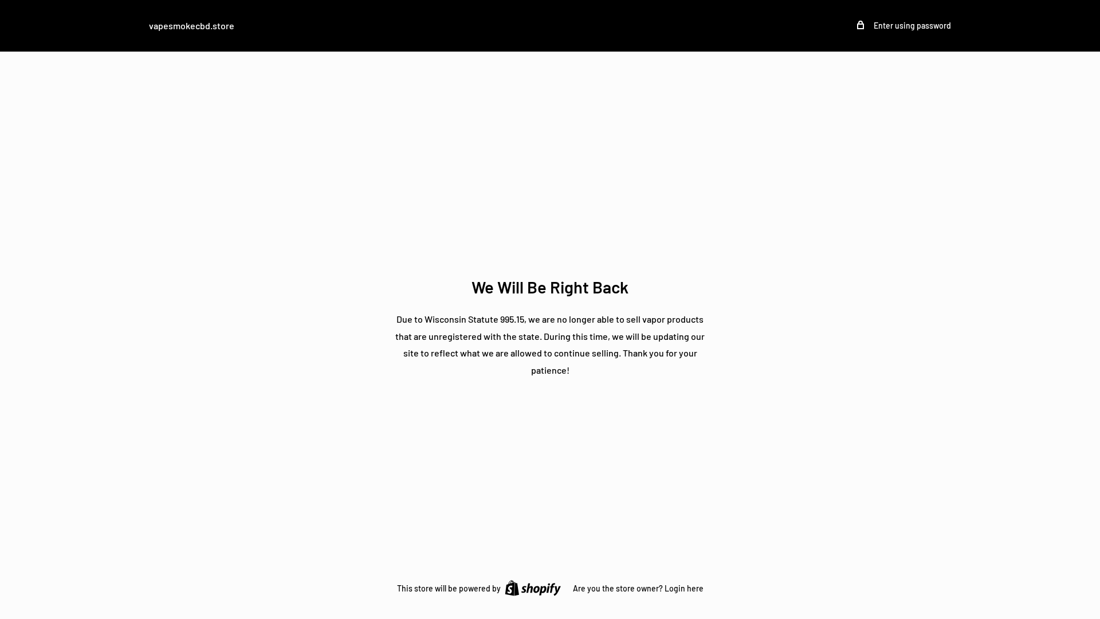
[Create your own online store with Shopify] (533, 587)
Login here (684, 588)
